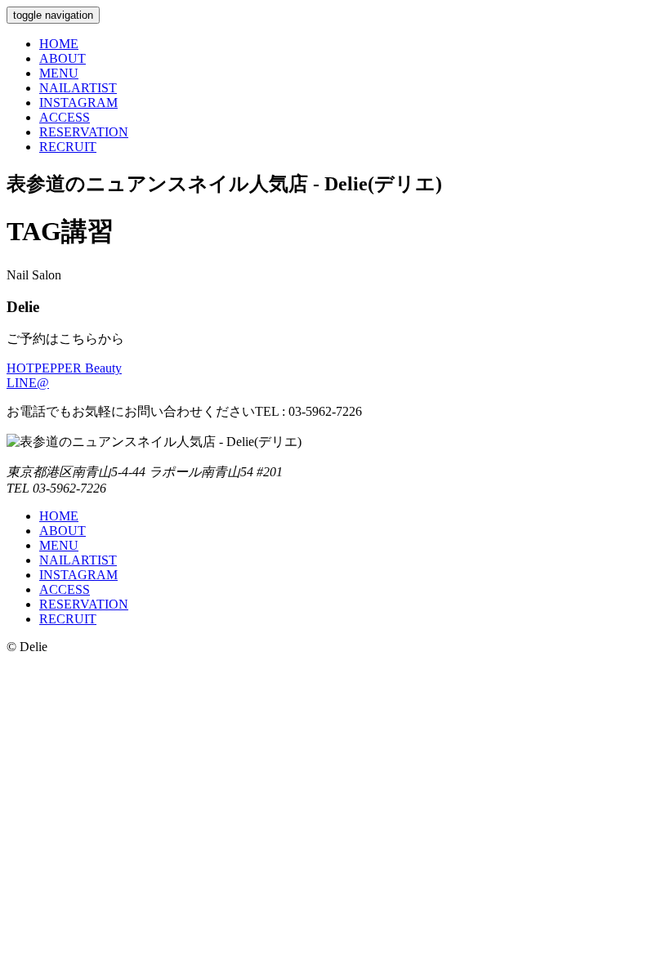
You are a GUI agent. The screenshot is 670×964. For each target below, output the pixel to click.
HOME (58, 44)
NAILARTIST (78, 88)
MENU (58, 73)
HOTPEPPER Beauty (64, 368)
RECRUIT (67, 147)
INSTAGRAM (78, 102)
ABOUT (62, 58)
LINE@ (28, 383)
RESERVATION (83, 132)
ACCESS (64, 117)
